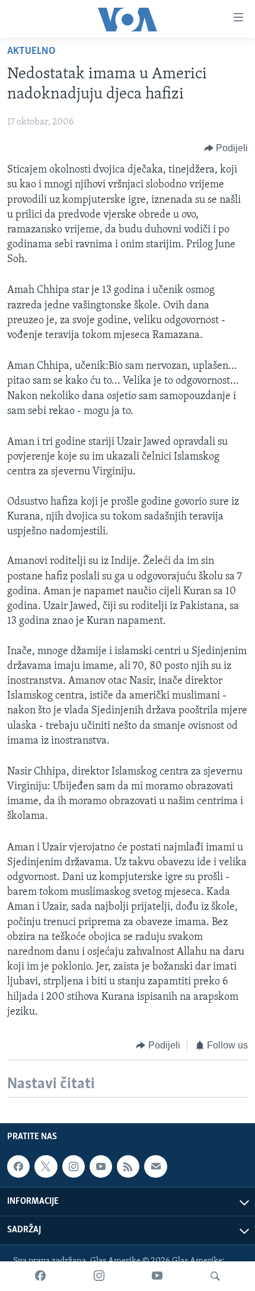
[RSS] (128, 1166)
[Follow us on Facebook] (18, 1166)
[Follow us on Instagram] (73, 1166)
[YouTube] (157, 1276)
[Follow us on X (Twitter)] (45, 1166)
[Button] (226, 148)
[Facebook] (40, 1276)
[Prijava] (155, 1166)
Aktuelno (31, 51)
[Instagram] (99, 1276)
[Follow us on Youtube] (101, 1166)
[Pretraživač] (215, 1276)
